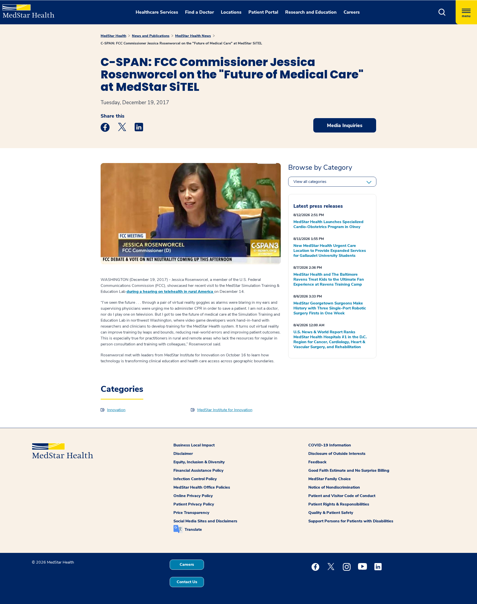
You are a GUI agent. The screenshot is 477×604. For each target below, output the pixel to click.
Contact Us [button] (187, 582)
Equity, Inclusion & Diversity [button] (199, 462)
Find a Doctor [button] (199, 12)
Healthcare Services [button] (157, 12)
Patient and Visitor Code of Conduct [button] (341, 496)
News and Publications (150, 36)
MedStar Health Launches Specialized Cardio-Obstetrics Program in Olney (328, 224)
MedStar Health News (193, 36)
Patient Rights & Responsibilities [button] (338, 504)
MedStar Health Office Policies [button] (201, 487)
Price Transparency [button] (191, 512)
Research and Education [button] (311, 12)
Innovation (116, 410)
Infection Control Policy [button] (195, 479)
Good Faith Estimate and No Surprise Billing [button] (348, 470)
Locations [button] (231, 12)
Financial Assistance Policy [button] (198, 470)
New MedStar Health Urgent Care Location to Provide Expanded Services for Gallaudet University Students (329, 250)
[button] (442, 12)
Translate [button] (193, 529)
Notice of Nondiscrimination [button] (334, 487)
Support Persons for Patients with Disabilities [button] (350, 521)
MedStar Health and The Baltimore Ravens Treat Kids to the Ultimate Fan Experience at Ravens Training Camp (328, 279)
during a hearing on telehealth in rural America (170, 291)
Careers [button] (352, 12)
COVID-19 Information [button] (329, 445)
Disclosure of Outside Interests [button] (336, 453)
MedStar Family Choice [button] (329, 479)
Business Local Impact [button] (194, 445)
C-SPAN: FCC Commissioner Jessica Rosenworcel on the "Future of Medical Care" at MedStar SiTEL (181, 43)
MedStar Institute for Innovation (224, 410)
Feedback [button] (317, 462)
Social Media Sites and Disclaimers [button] (205, 521)
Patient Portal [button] (263, 12)
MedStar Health (113, 36)
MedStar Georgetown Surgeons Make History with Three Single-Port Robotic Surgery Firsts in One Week (329, 308)
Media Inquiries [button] (344, 125)
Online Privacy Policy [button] (193, 496)
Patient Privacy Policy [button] (193, 504)
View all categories (309, 181)
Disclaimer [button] (183, 453)
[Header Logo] (26, 9)
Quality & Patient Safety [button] (330, 512)
